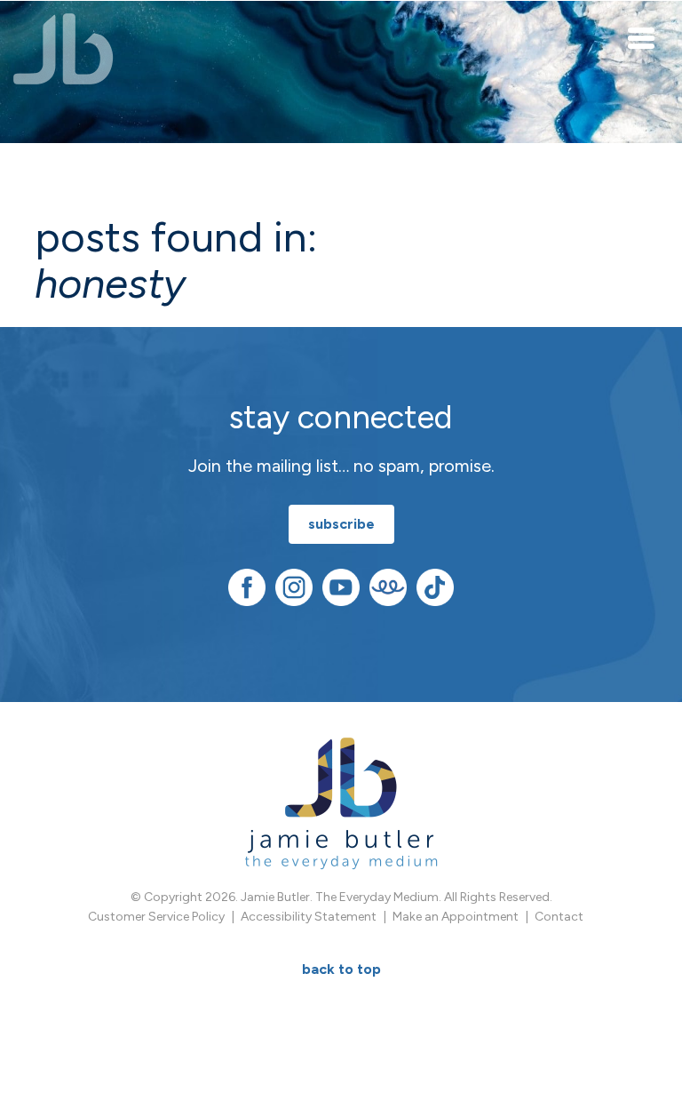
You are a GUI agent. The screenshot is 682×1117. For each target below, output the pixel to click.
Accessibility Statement (309, 916)
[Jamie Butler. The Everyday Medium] (63, 48)
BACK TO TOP (341, 969)
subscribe (341, 523)
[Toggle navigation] (642, 37)
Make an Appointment (456, 916)
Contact (559, 916)
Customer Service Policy (156, 916)
